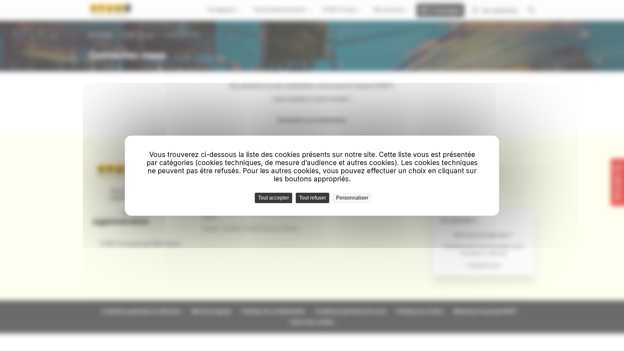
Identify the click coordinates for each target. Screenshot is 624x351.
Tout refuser (312, 198)
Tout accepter (273, 198)
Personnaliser (352, 198)
